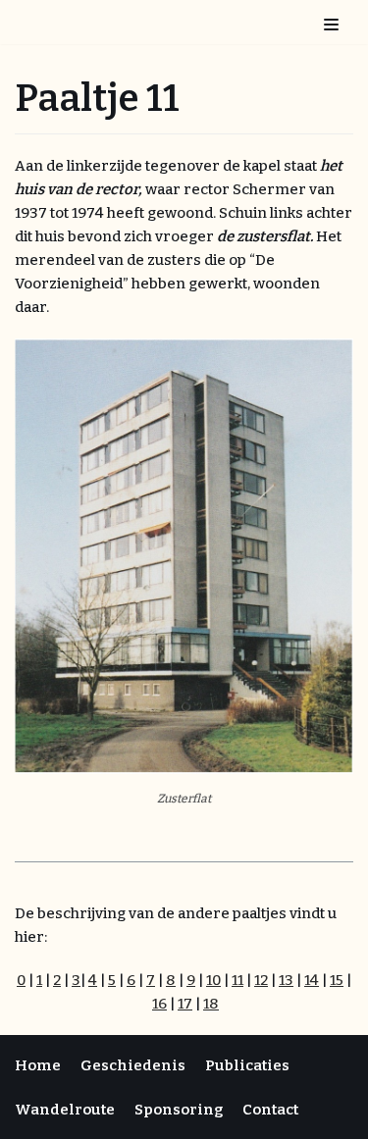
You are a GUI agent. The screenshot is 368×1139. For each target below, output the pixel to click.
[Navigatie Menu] (331, 22)
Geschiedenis (132, 1065)
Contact (270, 1109)
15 (336, 980)
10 (213, 980)
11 (237, 980)
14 (311, 980)
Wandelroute (65, 1109)
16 (159, 1003)
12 (261, 980)
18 (211, 1003)
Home (38, 1065)
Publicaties (247, 1065)
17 (185, 1003)
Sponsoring (178, 1109)
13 (286, 980)
